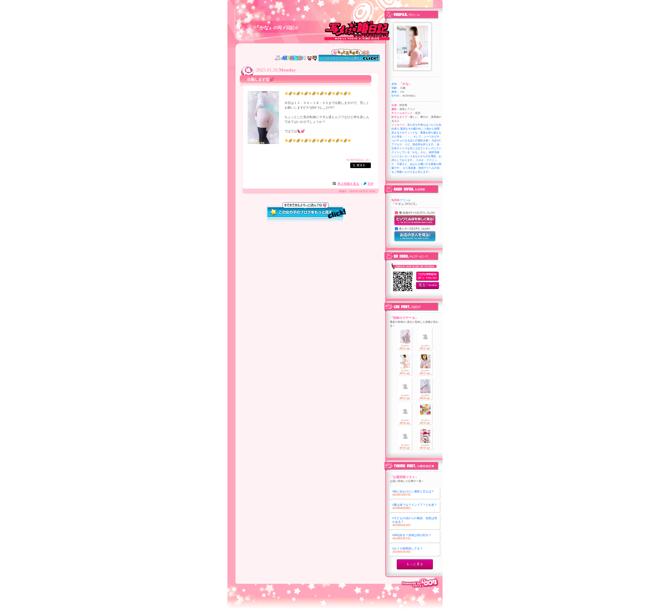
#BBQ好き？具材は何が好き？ (411, 537)
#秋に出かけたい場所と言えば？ (413, 493)
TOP (370, 184)
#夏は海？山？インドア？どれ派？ (414, 506)
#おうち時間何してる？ (407, 550)
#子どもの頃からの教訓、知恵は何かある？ (414, 521)
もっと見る (414, 564)
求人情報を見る (348, 184)
